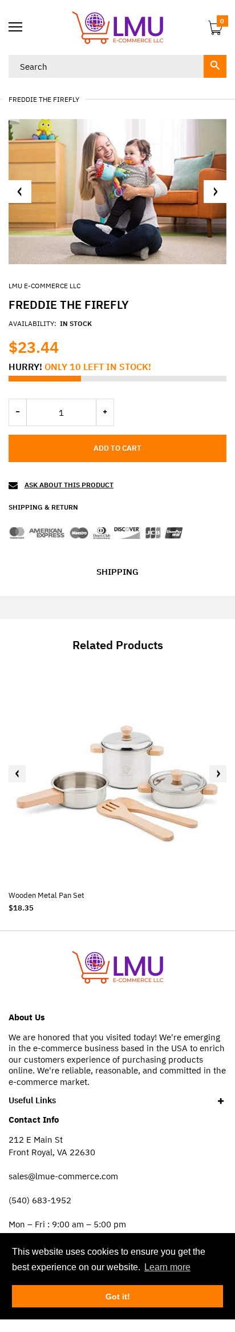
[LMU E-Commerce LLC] (117, 27)
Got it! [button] (118, 1296)
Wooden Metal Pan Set (46, 895)
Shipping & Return (43, 507)
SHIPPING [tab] (117, 571)
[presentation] (17, 773)
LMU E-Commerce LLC (44, 285)
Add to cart (117, 448)
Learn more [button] (167, 1267)
